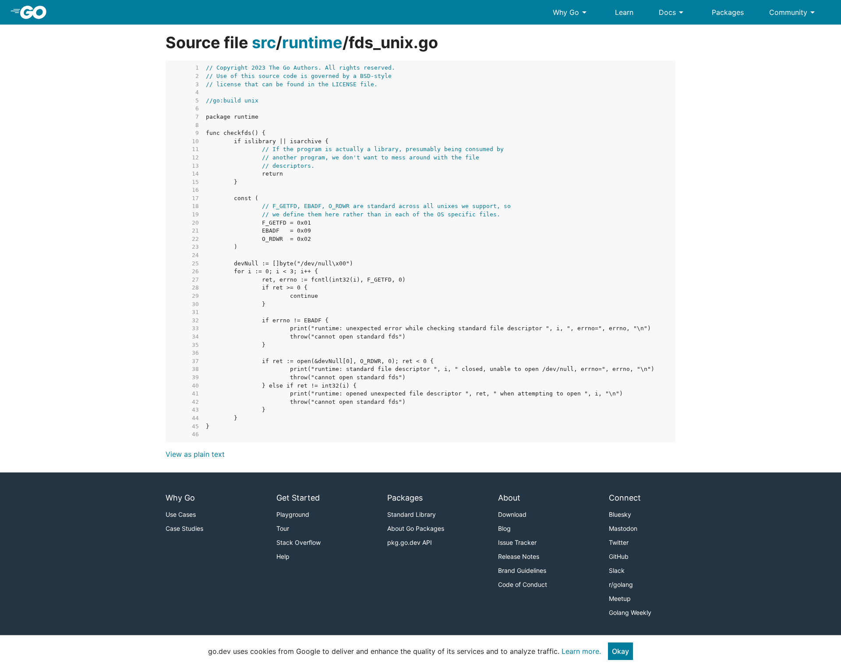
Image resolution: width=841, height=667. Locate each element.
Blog (504, 528)
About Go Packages (415, 528)
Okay (620, 651)
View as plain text (195, 454)
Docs (672, 12)
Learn (624, 12)
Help (283, 556)
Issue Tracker (517, 542)
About (509, 497)
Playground (292, 514)
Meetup (620, 598)
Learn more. (581, 651)
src (264, 42)
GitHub (619, 556)
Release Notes (518, 556)
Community (793, 12)
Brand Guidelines (522, 570)
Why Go (571, 12)
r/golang (621, 584)
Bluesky (620, 514)
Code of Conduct (522, 584)
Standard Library (411, 514)
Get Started (298, 497)
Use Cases (181, 514)
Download (512, 514)
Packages (728, 12)
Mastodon (623, 528)
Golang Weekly (630, 612)
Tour (282, 528)
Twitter (619, 542)
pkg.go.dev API (409, 542)
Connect (625, 497)
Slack (617, 570)
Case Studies (184, 528)
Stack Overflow (298, 542)
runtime (312, 42)
